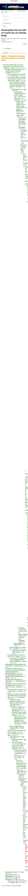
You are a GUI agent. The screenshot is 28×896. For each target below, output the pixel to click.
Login (19, 11)
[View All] (24, 68)
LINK (23, 98)
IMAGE (22, 733)
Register (24, 11)
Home (2, 11)
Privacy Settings (16, 885)
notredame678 (9, 38)
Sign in (5, 26)
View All (25, 44)
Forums (7, 11)
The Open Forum (6, 11)
